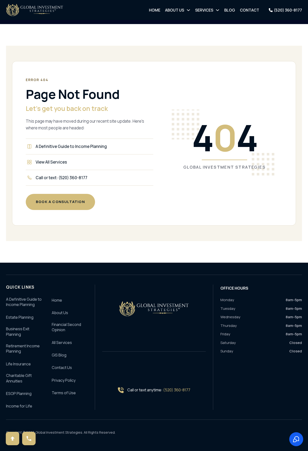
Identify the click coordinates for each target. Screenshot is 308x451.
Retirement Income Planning (23, 348)
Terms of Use (64, 392)
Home (154, 10)
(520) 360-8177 (176, 390)
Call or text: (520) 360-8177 (61, 177)
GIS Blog (59, 355)
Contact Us (62, 367)
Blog (229, 10)
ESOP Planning (19, 393)
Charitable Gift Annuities (19, 378)
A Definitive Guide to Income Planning (71, 146)
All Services (62, 342)
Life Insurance (18, 364)
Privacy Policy (64, 380)
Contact (249, 10)
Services (204, 10)
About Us (174, 10)
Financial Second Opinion (66, 327)
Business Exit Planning (17, 331)
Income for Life (19, 406)
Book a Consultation (60, 201)
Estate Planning (19, 317)
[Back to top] (12, 438)
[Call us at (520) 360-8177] (29, 438)
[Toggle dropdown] (188, 10)
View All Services (51, 162)
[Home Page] (154, 309)
